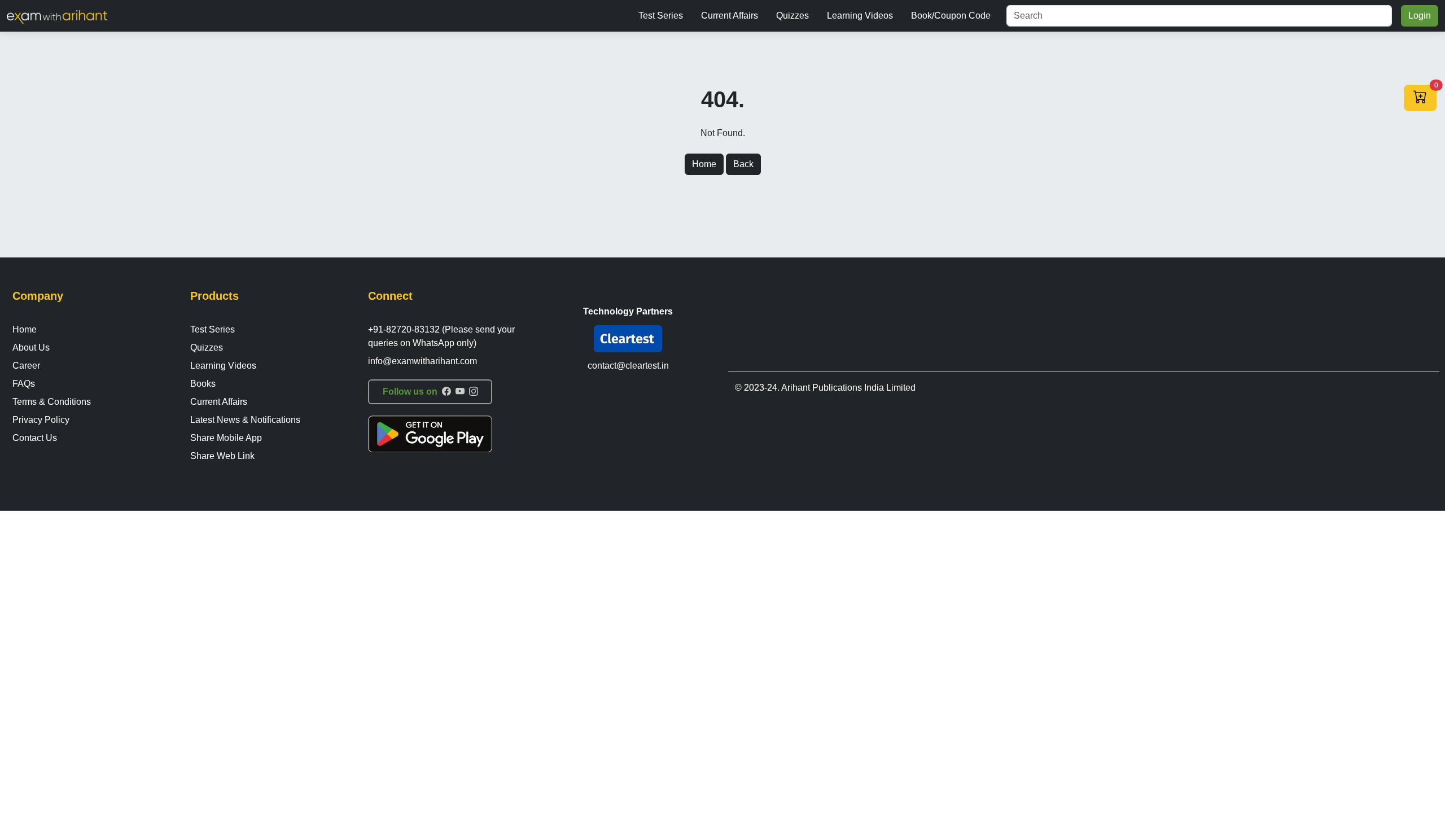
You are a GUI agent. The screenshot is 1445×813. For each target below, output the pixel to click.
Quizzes (792, 15)
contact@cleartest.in (628, 365)
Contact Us (34, 438)
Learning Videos (860, 15)
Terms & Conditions (51, 401)
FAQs (23, 383)
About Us (31, 347)
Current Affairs (729, 15)
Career (26, 365)
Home (704, 164)
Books (203, 383)
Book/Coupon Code (951, 15)
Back (743, 164)
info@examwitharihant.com (422, 361)
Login (1419, 15)
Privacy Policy (40, 420)
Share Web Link (222, 456)
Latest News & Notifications (245, 420)
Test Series (660, 15)
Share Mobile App (226, 438)
